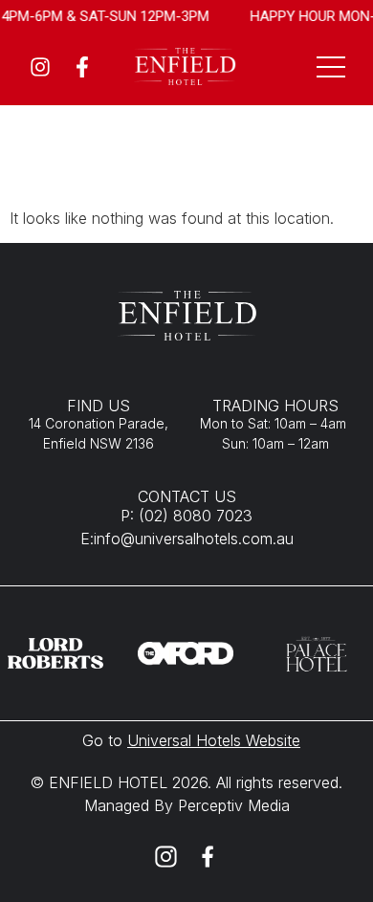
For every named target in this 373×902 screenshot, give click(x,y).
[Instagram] (40, 67)
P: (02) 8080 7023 (186, 515)
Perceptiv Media (231, 805)
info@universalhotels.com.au (194, 538)
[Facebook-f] (82, 67)
